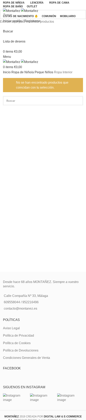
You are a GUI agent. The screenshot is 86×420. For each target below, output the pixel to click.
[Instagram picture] (16, 397)
